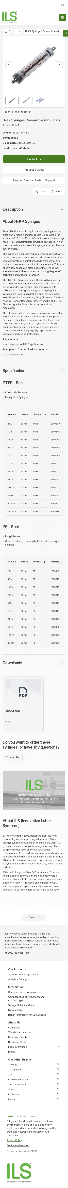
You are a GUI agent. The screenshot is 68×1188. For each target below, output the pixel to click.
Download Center (17, 1042)
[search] (63, 5)
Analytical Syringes (18, 979)
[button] (34, 209)
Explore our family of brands (22, 1116)
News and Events (17, 1037)
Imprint (11, 1051)
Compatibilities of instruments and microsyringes (26, 998)
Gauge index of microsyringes (24, 992)
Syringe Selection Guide (21, 1005)
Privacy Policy (14, 1140)
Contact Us (14, 1027)
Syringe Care (15, 1010)
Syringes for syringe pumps (23, 974)
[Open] (62, 17)
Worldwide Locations (19, 1032)
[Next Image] (59, 64)
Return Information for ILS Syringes (27, 1014)
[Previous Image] (8, 64)
